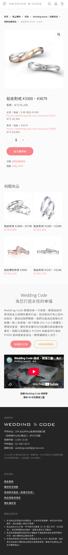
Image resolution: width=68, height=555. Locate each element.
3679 (20, 166)
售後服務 (9, 481)
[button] (4, 4)
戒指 (27, 16)
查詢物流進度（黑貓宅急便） (19, 492)
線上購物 (16, 16)
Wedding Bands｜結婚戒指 (45, 16)
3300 (14, 166)
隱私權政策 (10, 503)
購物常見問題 (11, 486)
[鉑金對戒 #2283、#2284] (48, 207)
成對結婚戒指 (10, 21)
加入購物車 (20, 151)
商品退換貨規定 (12, 497)
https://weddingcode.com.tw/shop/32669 (31, 128)
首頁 (6, 16)
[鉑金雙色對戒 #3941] (18, 250)
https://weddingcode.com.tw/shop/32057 (31, 115)
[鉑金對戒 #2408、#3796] (18, 207)
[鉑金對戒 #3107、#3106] (48, 250)
